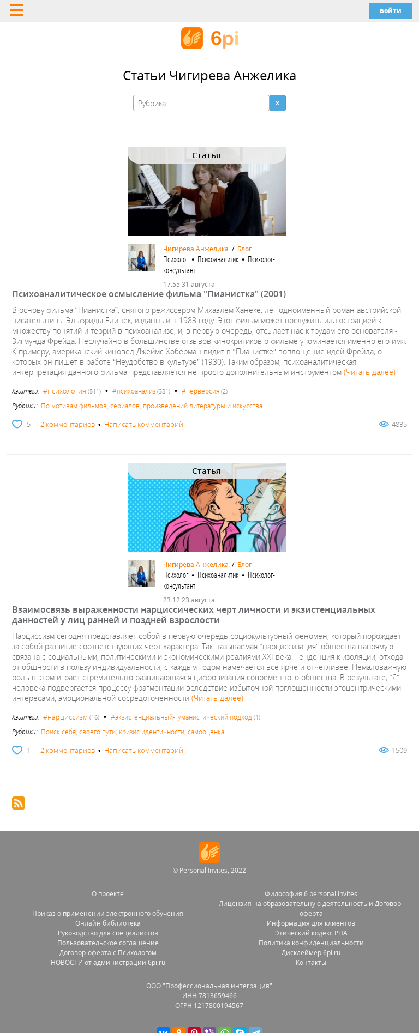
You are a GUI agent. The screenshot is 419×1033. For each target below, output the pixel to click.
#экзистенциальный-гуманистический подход (181, 717)
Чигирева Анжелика (196, 248)
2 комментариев (67, 424)
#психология (64, 391)
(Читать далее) (370, 372)
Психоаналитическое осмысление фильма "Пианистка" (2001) (149, 294)
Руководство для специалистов (108, 933)
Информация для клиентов (311, 923)
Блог (244, 248)
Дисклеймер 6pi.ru (311, 952)
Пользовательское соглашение (108, 942)
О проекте (108, 893)
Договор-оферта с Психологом (108, 952)
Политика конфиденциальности (311, 942)
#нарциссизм (65, 717)
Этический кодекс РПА (311, 933)
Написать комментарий (143, 424)
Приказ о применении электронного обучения (107, 913)
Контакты (311, 962)
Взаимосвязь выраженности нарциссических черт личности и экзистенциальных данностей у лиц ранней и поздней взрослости (193, 614)
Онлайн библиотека (108, 923)
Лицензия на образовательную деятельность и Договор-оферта (311, 908)
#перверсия (200, 391)
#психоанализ (133, 391)
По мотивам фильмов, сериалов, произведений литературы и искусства (151, 405)
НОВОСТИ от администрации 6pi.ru (108, 962)
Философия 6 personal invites (311, 893)
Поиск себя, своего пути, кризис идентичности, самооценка (132, 731)
